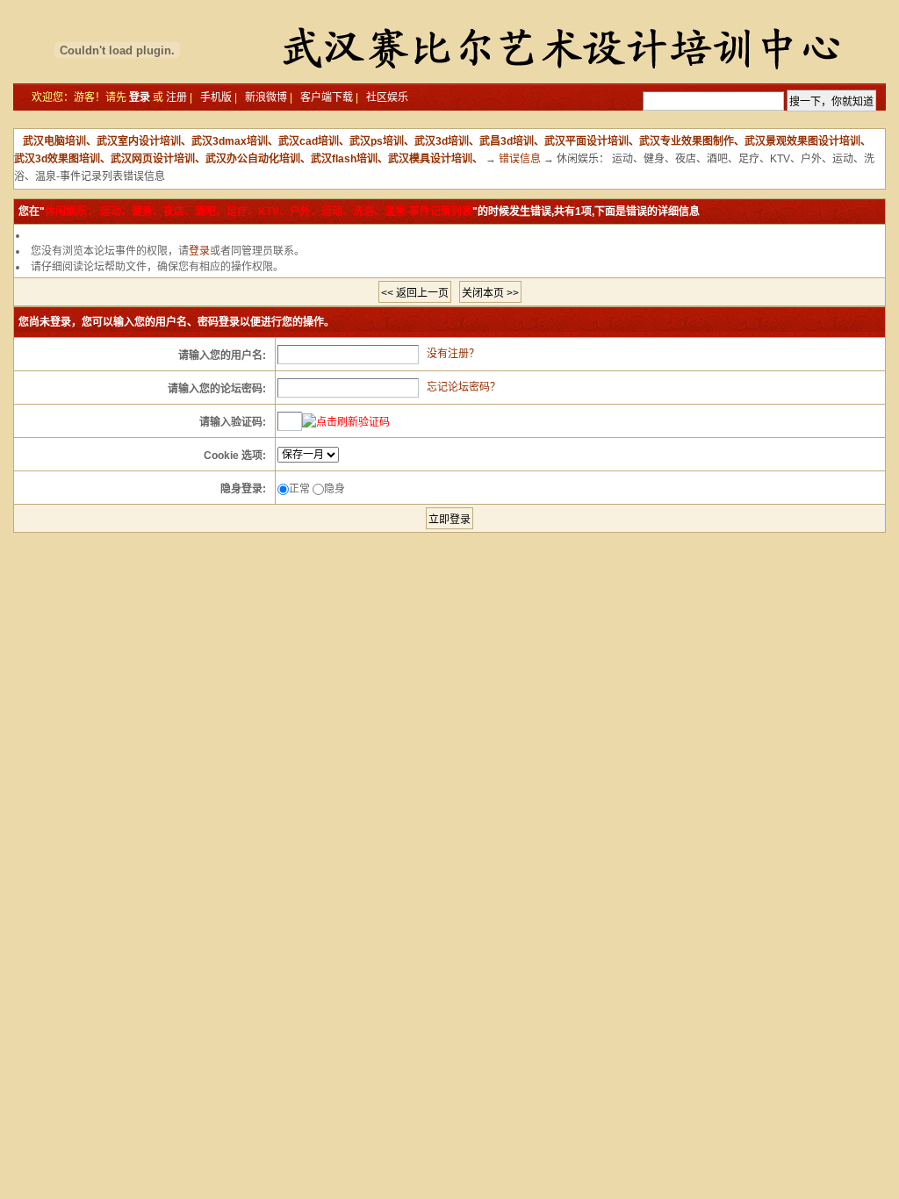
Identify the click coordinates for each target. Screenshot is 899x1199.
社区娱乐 (387, 97)
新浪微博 (266, 97)
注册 (176, 97)
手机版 (216, 97)
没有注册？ (453, 354)
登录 (139, 97)
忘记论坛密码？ (463, 387)
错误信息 (520, 159)
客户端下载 (326, 97)
